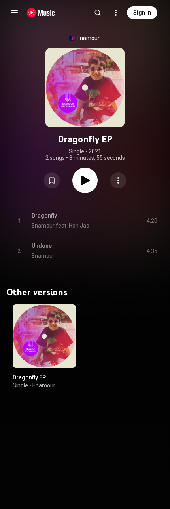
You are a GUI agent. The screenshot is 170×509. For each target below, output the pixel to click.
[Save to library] (52, 180)
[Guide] (14, 12)
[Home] (41, 12)
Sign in (142, 13)
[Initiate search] (97, 12)
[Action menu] (118, 180)
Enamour (88, 38)
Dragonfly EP (29, 377)
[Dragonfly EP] (44, 336)
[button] (52, 180)
